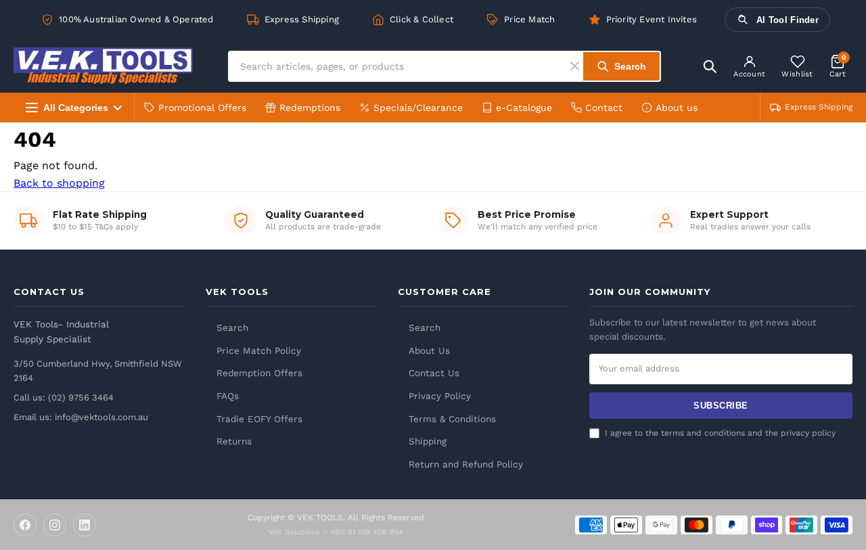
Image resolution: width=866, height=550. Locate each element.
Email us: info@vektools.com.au (81, 417)
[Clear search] (576, 66)
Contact (603, 107)
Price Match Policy (258, 350)
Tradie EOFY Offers (259, 418)
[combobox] (399, 66)
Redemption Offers (259, 372)
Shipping (428, 441)
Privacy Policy (440, 395)
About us (677, 107)
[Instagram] (54, 524)
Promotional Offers (202, 107)
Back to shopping (59, 183)
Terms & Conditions (452, 418)
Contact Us (434, 372)
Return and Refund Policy (466, 464)
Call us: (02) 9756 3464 (64, 397)
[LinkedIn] (84, 524)
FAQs (227, 395)
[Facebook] (25, 524)
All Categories (75, 107)
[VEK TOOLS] (103, 66)
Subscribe (720, 405)
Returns (234, 441)
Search (232, 327)
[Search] (710, 66)
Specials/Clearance (418, 107)
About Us (429, 350)
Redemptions (309, 107)
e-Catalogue (524, 107)
